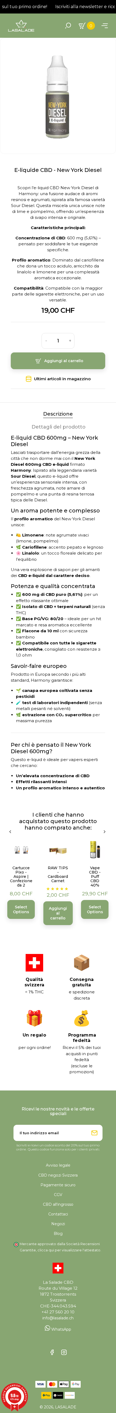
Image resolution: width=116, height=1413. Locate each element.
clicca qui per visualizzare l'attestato (68, 1250)
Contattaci (58, 1214)
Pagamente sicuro (58, 1185)
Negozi (58, 1223)
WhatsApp (60, 1329)
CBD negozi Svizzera (58, 1175)
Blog (58, 1233)
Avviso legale (58, 1165)
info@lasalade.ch (58, 1318)
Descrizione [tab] (58, 414)
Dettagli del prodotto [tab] (59, 427)
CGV (58, 1194)
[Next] (104, 831)
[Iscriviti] (94, 1133)
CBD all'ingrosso (58, 1204)
